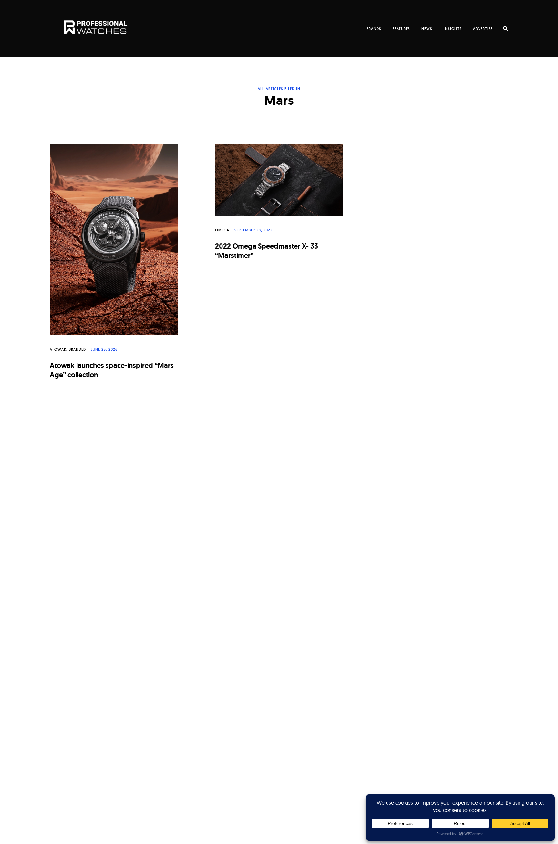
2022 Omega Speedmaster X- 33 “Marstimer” (266, 251)
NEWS (426, 28)
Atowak (58, 349)
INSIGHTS (453, 28)
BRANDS (374, 28)
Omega (222, 230)
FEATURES (401, 28)
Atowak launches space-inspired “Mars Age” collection (112, 370)
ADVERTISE (483, 28)
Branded (77, 349)
